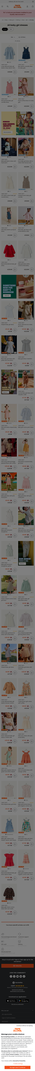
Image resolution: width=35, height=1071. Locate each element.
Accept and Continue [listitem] (17, 1067)
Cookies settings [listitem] (18, 1064)
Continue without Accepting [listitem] (24, 1025)
